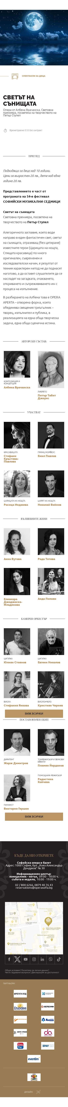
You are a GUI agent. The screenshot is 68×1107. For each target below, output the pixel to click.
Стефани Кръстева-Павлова (11, 458)
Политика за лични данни (34, 970)
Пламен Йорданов (51, 765)
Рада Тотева (46, 559)
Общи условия (12, 970)
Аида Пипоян (47, 598)
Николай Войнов (49, 504)
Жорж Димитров (16, 763)
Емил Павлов (47, 456)
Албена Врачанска (17, 387)
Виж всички (34, 713)
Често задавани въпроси (17, 973)
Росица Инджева (16, 504)
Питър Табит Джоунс (47, 397)
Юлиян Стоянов (15, 662)
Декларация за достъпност (45, 973)
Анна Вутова (12, 559)
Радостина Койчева (45, 780)
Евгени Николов (49, 662)
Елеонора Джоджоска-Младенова (13, 601)
